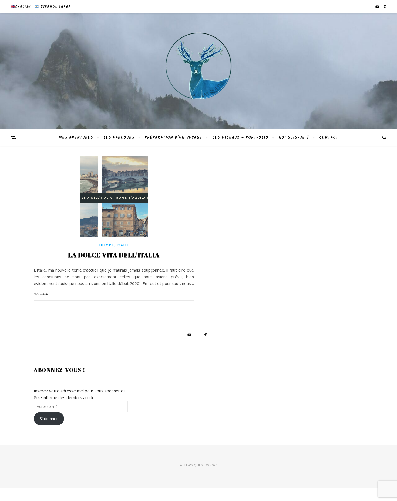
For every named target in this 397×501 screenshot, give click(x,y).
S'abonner (49, 418)
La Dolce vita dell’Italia (114, 255)
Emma (43, 293)
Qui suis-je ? (294, 137)
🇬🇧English (21, 6)
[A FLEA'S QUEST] (198, 71)
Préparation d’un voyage (173, 137)
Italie (123, 245)
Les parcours (118, 137)
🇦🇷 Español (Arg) (52, 6)
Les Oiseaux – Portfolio (240, 137)
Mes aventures (76, 137)
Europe (106, 245)
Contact (328, 137)
